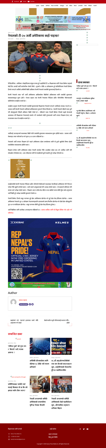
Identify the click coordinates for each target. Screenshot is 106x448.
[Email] (32, 304)
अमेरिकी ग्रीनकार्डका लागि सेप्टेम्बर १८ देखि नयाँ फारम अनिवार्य (39, 364)
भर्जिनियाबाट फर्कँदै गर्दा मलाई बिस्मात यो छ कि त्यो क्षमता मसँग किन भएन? (17, 387)
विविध (70, 6)
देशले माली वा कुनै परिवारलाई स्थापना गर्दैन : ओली (56, 321)
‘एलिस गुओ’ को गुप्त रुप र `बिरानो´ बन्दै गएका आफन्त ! (17, 349)
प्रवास (42, 6)
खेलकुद (62, 6)
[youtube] (87, 429)
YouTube (32, 1)
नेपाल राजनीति (54, 6)
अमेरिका (48, 6)
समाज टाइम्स (10, 39)
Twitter (24, 1)
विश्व (85, 6)
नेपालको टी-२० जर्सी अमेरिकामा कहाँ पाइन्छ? (33, 35)
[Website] (30, 304)
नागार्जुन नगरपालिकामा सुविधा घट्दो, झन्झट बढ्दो (85, 99)
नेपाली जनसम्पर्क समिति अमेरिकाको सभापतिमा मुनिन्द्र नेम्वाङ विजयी (38, 402)
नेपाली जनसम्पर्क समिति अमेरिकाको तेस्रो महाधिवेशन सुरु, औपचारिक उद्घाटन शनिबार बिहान (61, 403)
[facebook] (80, 429)
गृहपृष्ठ (37, 6)
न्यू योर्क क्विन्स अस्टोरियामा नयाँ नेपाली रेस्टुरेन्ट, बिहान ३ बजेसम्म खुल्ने (86, 113)
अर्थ (67, 6)
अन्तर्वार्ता (80, 6)
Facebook (16, 1)
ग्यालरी (95, 6)
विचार (75, 6)
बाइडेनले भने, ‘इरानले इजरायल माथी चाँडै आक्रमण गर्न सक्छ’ (24, 321)
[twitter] (83, 429)
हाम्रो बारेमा (53, 429)
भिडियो (90, 6)
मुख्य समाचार (22, 39)
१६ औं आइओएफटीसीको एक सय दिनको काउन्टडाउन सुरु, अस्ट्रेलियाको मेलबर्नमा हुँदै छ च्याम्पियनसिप (61, 365)
